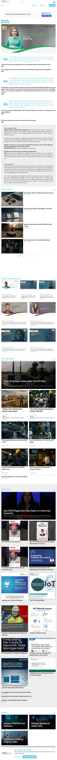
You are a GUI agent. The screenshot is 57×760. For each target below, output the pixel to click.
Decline (18, 757)
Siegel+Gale (7, 166)
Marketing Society (35, 141)
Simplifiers (15, 133)
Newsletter (52, 5)
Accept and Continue (29, 757)
